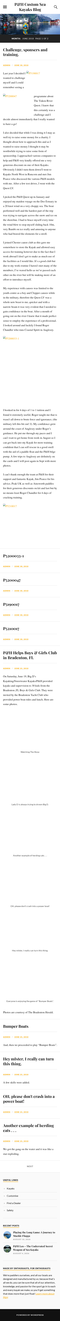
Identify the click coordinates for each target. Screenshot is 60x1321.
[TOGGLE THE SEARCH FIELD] (55, 7)
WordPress (37, 1315)
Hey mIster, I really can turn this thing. (28, 1061)
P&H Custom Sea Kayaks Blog (30, 7)
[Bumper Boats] (30, 997)
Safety (10, 1210)
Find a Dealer (14, 1203)
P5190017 (11, 604)
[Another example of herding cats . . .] (30, 851)
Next (30, 1166)
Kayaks (10, 1188)
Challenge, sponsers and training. (25, 52)
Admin (6, 65)
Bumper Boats (15, 1026)
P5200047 (12, 579)
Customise (12, 1195)
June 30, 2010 (21, 65)
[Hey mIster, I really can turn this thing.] (30, 946)
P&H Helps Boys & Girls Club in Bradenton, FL (30, 655)
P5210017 (11, 628)
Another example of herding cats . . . (28, 1128)
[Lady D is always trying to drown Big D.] (30, 800)
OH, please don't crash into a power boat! (29, 1099)
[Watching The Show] (30, 748)
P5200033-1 (13, 555)
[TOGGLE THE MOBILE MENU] (5, 7)
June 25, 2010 (21, 668)
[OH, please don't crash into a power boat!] (30, 902)
